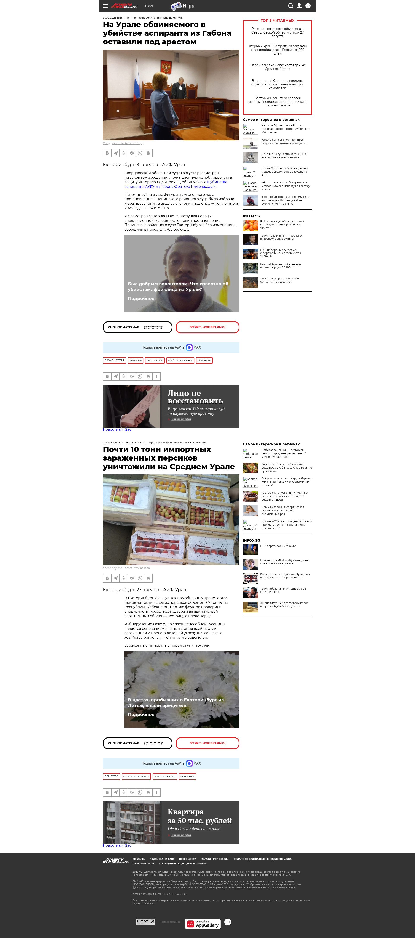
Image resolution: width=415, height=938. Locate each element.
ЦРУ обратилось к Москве (278, 546)
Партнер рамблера (170, 921)
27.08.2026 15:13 (113, 442)
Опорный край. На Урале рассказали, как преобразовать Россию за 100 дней (277, 49)
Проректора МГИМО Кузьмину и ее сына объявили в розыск (284, 562)
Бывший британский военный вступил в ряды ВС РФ (280, 266)
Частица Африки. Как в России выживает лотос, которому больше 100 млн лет (285, 129)
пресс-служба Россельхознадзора (126, 568)
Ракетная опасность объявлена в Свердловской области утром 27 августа (277, 32)
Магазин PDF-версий (214, 859)
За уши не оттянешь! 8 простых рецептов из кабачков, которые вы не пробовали (287, 468)
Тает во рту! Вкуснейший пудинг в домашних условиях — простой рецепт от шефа (285, 496)
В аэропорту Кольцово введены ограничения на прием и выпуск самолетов (277, 84)
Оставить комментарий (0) (207, 327)
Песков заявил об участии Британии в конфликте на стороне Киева (285, 576)
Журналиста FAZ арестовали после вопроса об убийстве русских (284, 605)
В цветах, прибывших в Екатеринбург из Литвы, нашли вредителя (176, 702)
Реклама (139, 859)
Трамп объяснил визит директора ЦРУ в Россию (283, 590)
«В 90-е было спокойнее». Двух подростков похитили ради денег (284, 141)
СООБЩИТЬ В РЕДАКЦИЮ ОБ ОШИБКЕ (182, 863)
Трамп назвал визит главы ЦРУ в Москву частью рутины (281, 237)
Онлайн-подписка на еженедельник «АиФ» (262, 859)
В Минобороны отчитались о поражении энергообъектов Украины (280, 253)
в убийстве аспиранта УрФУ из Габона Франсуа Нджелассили (175, 184)
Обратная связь (143, 863)
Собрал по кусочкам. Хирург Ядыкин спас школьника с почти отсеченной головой (287, 482)
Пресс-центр (187, 859)
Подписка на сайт (162, 859)
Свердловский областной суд (123, 143)
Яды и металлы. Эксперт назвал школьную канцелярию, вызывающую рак (283, 510)
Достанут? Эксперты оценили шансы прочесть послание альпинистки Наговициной (287, 525)
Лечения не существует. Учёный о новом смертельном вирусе (284, 155)
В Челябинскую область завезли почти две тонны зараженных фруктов (282, 224)
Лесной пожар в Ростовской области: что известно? (279, 280)
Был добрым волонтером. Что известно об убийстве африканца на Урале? (178, 286)
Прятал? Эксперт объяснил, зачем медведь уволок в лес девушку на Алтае (285, 172)
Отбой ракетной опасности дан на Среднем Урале (277, 67)
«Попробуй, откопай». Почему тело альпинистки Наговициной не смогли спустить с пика (285, 200)
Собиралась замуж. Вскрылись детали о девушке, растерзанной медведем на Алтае (284, 453)
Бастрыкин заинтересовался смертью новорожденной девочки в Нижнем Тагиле (277, 101)
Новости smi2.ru (117, 429)
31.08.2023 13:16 (112, 17)
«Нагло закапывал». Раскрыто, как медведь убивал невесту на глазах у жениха (286, 186)
